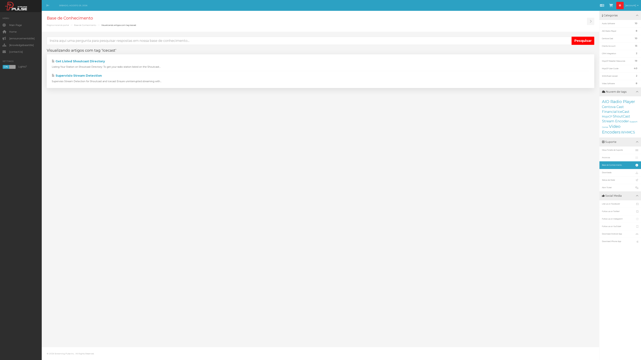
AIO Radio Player (618, 101)
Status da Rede (608, 180)
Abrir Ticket (607, 187)
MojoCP (607, 116)
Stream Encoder (615, 121)
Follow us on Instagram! (612, 219)
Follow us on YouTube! (611, 226)
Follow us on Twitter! (611, 211)
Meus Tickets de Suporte (612, 150)
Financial (609, 112)
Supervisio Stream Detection (78, 76)
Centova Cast (613, 107)
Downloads (606, 173)
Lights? (15, 66)
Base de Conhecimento (85, 25)
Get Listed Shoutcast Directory (80, 61)
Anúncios (606, 157)
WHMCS (628, 132)
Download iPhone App (611, 241)
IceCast (623, 112)
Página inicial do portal (58, 25)
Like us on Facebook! (611, 204)
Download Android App (612, 234)
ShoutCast (621, 116)
